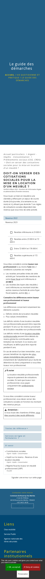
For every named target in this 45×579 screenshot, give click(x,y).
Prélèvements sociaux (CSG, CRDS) (22, 159)
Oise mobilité (9, 529)
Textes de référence (15, 428)
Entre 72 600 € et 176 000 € (24, 248)
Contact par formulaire (22, 506)
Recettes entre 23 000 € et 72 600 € (24, 240)
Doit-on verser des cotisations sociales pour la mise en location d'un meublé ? (21, 165)
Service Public (10, 534)
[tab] (22, 218)
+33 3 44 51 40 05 (22, 502)
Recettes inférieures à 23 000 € (25, 232)
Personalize (23, 574)
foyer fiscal (15, 279)
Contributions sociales (16, 451)
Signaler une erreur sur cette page (27, 477)
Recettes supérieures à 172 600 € (24, 257)
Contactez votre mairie (22, 493)
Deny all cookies (32, 567)
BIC (26, 293)
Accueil (9, 75)
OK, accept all (14, 567)
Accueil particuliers (14, 154)
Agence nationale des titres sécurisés (13, 540)
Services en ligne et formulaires (15, 437)
